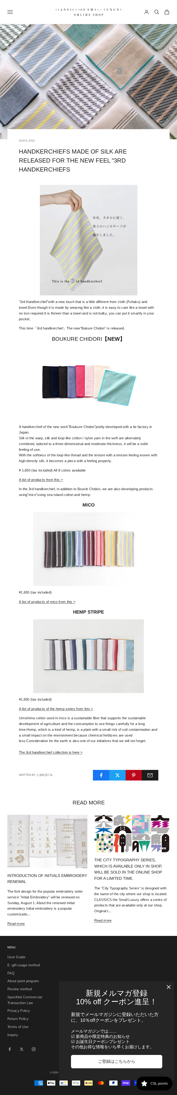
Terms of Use (18, 1027)
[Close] (168, 987)
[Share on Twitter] (117, 775)
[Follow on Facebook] (9, 1049)
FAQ (11, 973)
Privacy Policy (18, 1011)
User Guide (16, 957)
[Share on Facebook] (101, 775)
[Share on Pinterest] (134, 775)
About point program (23, 981)
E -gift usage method (23, 965)
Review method (19, 989)
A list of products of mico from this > (47, 602)
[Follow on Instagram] (33, 1049)
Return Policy (18, 1019)
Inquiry (12, 1035)
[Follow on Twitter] (21, 1049)
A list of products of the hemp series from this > (56, 709)
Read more (16, 924)
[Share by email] (150, 775)
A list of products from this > (41, 480)
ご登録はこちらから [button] (116, 1061)
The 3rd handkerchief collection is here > (51, 752)
